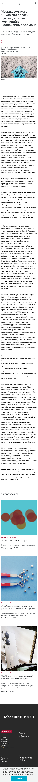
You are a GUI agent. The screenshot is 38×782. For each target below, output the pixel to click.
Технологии (5, 743)
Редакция (22, 735)
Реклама (22, 733)
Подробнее (28, 774)
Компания (4, 739)
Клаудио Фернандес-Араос (10, 52)
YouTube (4, 762)
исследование (17, 192)
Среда (3, 745)
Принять (19, 778)
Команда (4, 741)
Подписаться (6, 732)
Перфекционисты (7, 747)
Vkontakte (4, 760)
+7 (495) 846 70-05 (25, 758)
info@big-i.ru (23, 760)
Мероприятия (24, 737)
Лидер (3, 738)
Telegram (4, 758)
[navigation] (9, 739)
